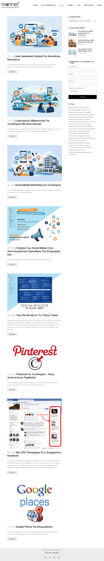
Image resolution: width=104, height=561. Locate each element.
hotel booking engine (74, 122)
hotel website (72, 131)
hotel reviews (72, 129)
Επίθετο (71, 81)
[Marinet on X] (59, 557)
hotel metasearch (87, 126)
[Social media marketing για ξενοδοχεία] (34, 163)
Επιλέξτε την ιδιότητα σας (76, 88)
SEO (94, 138)
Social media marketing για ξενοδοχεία (38, 185)
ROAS (90, 138)
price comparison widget (76, 136)
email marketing (82, 114)
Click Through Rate (74, 110)
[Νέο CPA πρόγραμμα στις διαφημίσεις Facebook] (34, 424)
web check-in (72, 145)
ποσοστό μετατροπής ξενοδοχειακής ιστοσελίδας (79, 153)
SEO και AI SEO (73, 140)
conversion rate (85, 110)
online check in (73, 133)
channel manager (83, 107)
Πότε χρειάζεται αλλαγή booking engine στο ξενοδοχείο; (85, 33)
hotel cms (71, 124)
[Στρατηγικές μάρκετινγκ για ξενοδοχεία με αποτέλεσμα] (34, 99)
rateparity (71, 138)
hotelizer (71, 126)
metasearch (86, 131)
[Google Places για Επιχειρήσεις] (34, 502)
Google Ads (72, 117)
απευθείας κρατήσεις (83, 145)
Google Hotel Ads (73, 119)
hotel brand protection (88, 122)
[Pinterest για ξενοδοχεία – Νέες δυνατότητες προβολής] (34, 357)
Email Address (73, 67)
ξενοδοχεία (88, 147)
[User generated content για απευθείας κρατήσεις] (34, 34)
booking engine (73, 107)
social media (82, 140)
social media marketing (75, 143)
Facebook (91, 114)
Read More (12, 72)
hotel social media (89, 129)
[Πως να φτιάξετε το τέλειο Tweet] (34, 292)
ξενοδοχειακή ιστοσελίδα (76, 150)
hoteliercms (87, 124)
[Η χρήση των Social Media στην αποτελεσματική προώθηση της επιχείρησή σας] (34, 225)
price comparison (83, 133)
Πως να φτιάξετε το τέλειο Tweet (37, 315)
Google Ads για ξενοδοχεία (84, 117)
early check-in (72, 114)
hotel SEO (80, 129)
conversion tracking (74, 112)
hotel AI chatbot (85, 119)
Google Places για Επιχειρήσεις (34, 526)
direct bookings (86, 112)
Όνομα (70, 74)
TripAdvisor (86, 143)
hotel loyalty (78, 126)
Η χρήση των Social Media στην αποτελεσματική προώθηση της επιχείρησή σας (33, 251)
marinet (79, 131)
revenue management (81, 138)
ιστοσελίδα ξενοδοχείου (76, 147)
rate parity (87, 136)
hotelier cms (79, 124)
